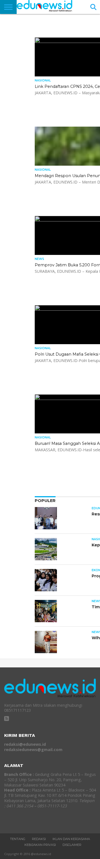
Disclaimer (71, 845)
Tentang (17, 839)
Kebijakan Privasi (40, 845)
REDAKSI (39, 839)
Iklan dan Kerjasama (71, 839)
